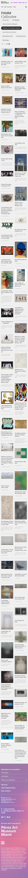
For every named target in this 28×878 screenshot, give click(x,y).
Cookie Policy (12, 868)
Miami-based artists (8, 36)
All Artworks (6, 20)
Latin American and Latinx (9, 32)
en (23, 2)
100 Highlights (15, 20)
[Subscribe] (26, 780)
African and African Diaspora (10, 24)
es (26, 2)
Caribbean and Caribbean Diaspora (11, 28)
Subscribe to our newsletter (10, 769)
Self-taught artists (20, 36)
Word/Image (6, 40)
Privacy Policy (4, 868)
